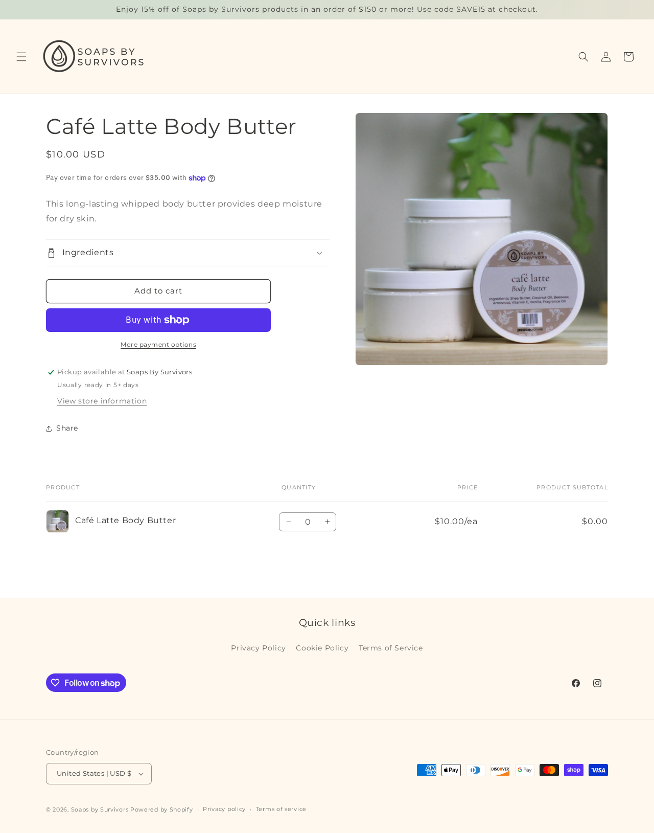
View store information (102, 401)
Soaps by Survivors (100, 809)
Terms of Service (391, 647)
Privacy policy (224, 809)
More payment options (158, 344)
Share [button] (67, 428)
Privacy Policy (258, 647)
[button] (21, 57)
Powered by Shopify (161, 809)
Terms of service (281, 809)
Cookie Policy (322, 647)
